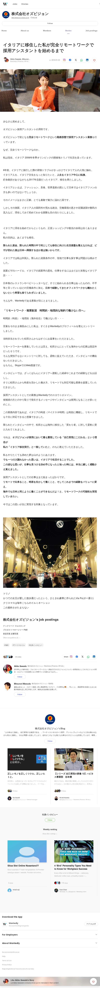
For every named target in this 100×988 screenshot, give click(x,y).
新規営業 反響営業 (10, 633)
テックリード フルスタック (14, 625)
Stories (68, 31)
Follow (50, 23)
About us (25, 31)
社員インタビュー (36, 645)
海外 (7, 645)
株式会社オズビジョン (30, 13)
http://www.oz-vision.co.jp (20, 18)
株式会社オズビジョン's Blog (50, 728)
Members (47, 31)
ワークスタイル (19, 645)
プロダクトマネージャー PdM (15, 629)
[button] (51, 917)
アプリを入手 (91, 924)
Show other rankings (49, 834)
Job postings (91, 31)
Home (4, 31)
